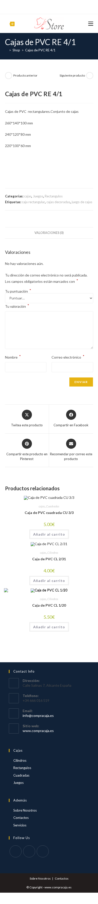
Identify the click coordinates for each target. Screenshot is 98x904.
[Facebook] (42, 6)
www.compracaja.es (38, 730)
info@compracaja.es (38, 715)
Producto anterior (25, 75)
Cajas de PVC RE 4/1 (40, 50)
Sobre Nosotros (25, 810)
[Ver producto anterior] (8, 75)
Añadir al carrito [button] (49, 534)
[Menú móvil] (90, 23)
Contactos (21, 818)
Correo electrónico (68, 356)
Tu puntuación (18, 291)
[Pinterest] (48, 6)
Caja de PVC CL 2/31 (49, 559)
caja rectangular (33, 202)
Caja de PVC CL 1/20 (49, 605)
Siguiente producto (72, 75)
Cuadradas (52, 506)
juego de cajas (82, 202)
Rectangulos (54, 196)
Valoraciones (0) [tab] (49, 233)
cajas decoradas (58, 202)
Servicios (19, 825)
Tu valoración (17, 305)
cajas (27, 196)
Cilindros (52, 552)
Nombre (13, 356)
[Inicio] (6, 50)
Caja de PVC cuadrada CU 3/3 (49, 512)
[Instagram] (54, 6)
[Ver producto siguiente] (89, 75)
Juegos (38, 196)
